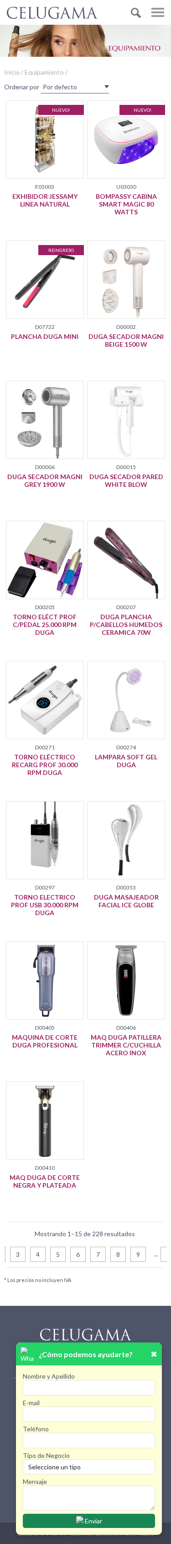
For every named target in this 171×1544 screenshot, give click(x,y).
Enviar (92, 1521)
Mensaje (35, 1481)
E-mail (31, 1403)
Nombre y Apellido (49, 1376)
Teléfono (36, 1429)
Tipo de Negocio (46, 1455)
